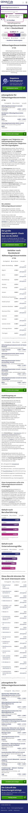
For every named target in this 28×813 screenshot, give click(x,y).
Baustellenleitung (7, 471)
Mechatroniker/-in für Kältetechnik (7, 586)
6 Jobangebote (23, 266)
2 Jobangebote (23, 288)
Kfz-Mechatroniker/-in (7, 637)
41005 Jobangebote (23, 637)
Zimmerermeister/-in (7, 651)
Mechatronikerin (8, 410)
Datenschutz (4, 810)
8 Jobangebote (23, 270)
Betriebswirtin (17, 433)
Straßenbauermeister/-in (6, 642)
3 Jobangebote (23, 329)
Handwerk (4, 221)
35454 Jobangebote (23, 628)
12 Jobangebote (23, 280)
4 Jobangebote (23, 324)
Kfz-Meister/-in (6, 662)
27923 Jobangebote (23, 656)
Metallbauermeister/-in (7, 647)
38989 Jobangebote (23, 596)
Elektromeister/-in (7, 600)
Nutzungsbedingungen (17, 808)
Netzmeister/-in (7, 632)
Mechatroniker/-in (7, 623)
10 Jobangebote (23, 293)
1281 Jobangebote (23, 606)
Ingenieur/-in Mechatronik (6, 628)
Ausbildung (12, 502)
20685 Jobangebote (23, 623)
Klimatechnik (15, 464)
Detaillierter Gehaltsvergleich (14, 40)
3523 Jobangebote (23, 617)
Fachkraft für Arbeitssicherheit (10, 434)
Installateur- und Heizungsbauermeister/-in (7, 607)
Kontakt (10, 810)
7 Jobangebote (23, 275)
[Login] (23, 2)
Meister (13, 160)
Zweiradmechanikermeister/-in (7, 592)
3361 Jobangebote (23, 647)
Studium (11, 439)
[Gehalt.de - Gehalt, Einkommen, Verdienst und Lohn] (7, 2)
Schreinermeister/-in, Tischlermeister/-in (7, 618)
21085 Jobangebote (23, 585)
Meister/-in (5, 611)
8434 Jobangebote (23, 612)
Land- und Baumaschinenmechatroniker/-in (7, 657)
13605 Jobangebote (23, 662)
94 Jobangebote (23, 651)
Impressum (17, 810)
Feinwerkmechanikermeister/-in (7, 667)
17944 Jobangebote (23, 601)
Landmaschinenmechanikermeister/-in (7, 673)
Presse (8, 808)
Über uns (3, 808)
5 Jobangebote (23, 307)
